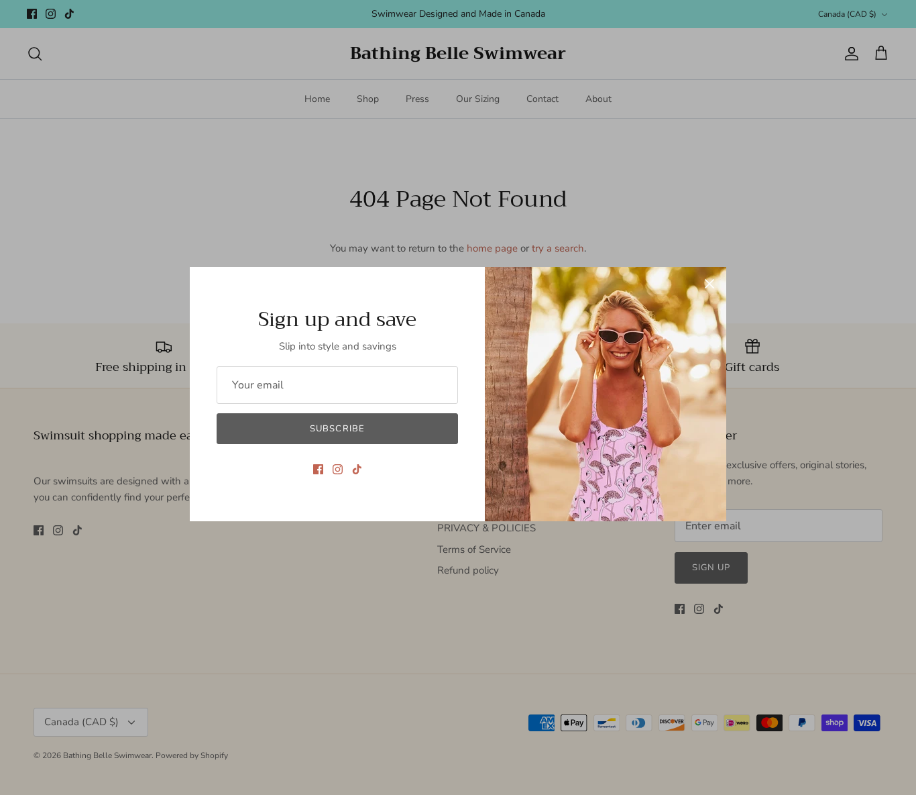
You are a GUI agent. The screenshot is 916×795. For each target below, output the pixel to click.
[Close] (709, 284)
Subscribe (337, 429)
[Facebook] (318, 469)
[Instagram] (338, 469)
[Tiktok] (357, 469)
